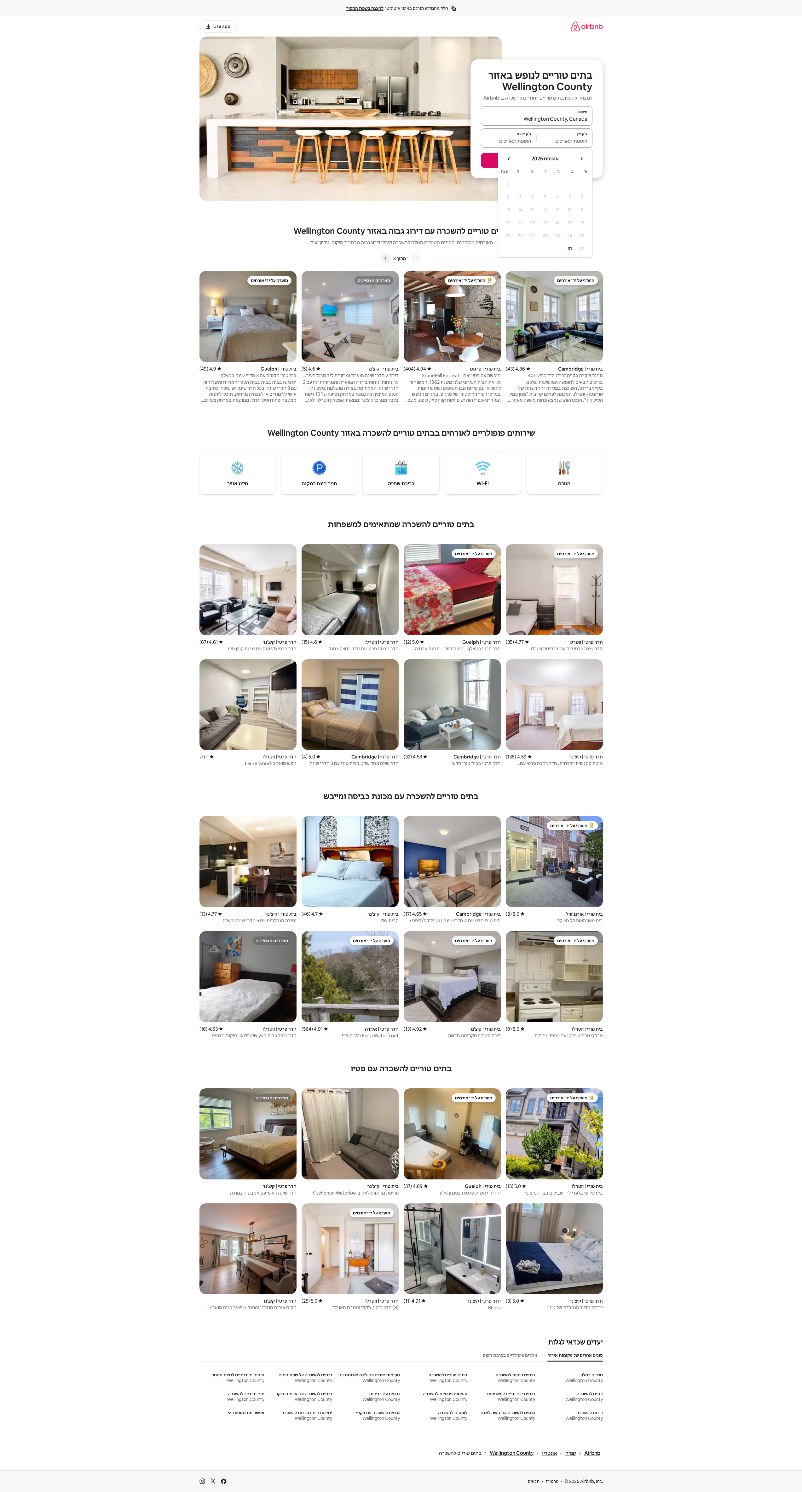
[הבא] (386, 258)
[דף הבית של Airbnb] (587, 26)
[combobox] (536, 119)
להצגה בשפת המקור (365, 8)
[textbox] (564, 141)
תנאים (533, 1481)
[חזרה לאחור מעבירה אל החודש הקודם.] (581, 159)
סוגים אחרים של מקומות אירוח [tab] (575, 1355)
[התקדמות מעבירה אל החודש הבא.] (509, 159)
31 (570, 248)
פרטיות (551, 1481)
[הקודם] (416, 258)
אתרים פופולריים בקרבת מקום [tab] (510, 1355)
